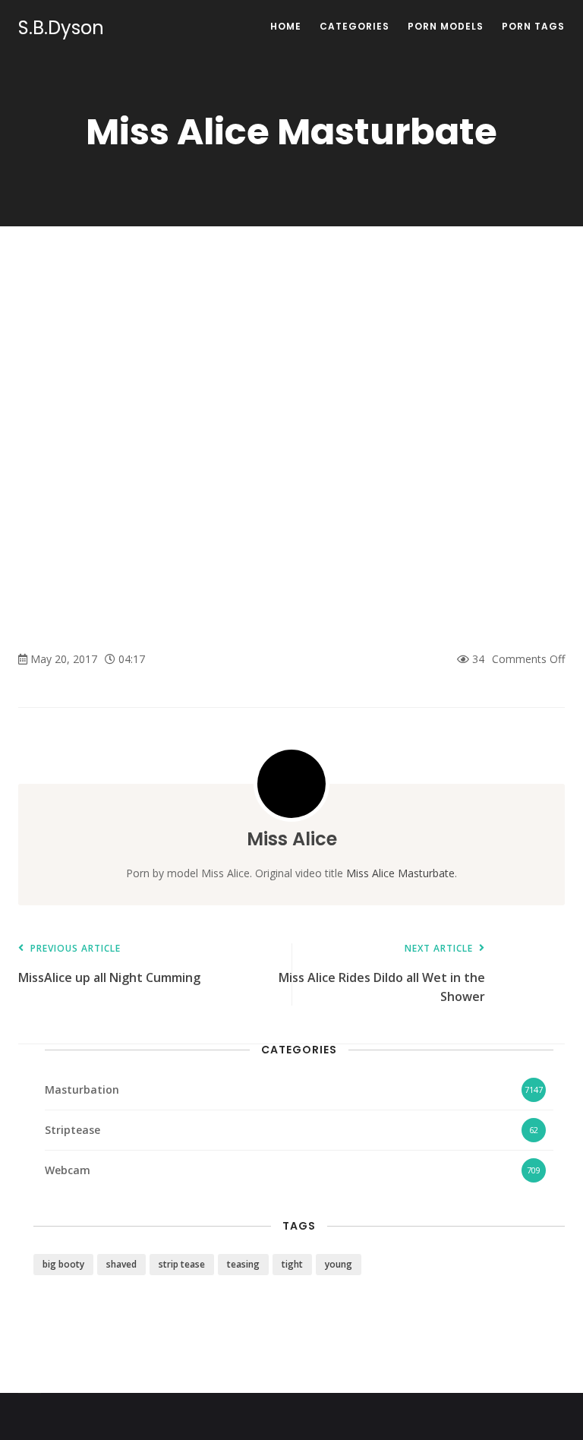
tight (292, 1264)
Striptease (72, 1130)
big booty (63, 1264)
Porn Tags (533, 26)
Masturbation (82, 1089)
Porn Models (446, 26)
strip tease (182, 1264)
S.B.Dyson (61, 28)
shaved (121, 1264)
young (338, 1264)
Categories (354, 26)
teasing (243, 1264)
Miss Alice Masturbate (400, 873)
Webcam (67, 1170)
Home (285, 26)
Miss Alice (292, 838)
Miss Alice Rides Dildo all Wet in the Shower (382, 974)
